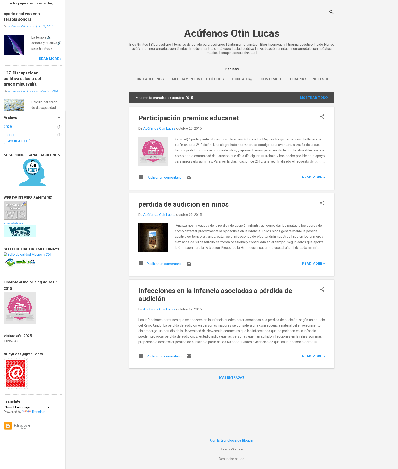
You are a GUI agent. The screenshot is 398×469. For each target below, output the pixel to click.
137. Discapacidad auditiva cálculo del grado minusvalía (22, 78)
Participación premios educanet (188, 118)
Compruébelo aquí (13, 223)
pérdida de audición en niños (183, 204)
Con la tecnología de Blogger (232, 440)
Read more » (313, 177)
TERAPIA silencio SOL (309, 79)
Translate (39, 412)
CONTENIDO (271, 79)
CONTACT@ (242, 79)
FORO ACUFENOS (149, 79)
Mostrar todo (314, 98)
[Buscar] (331, 13)
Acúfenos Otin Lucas (232, 33)
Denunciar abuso (231, 459)
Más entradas (231, 377)
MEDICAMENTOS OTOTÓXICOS (198, 79)
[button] (322, 117)
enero (12, 135)
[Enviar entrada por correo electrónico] (189, 179)
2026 (8, 127)
